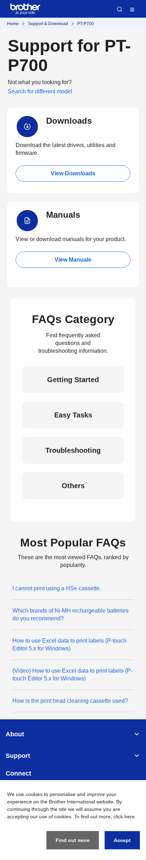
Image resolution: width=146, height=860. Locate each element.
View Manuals (73, 260)
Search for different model (40, 91)
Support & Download (48, 23)
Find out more (73, 840)
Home (13, 23)
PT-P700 (85, 23)
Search (119, 9)
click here (124, 816)
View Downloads (73, 173)
